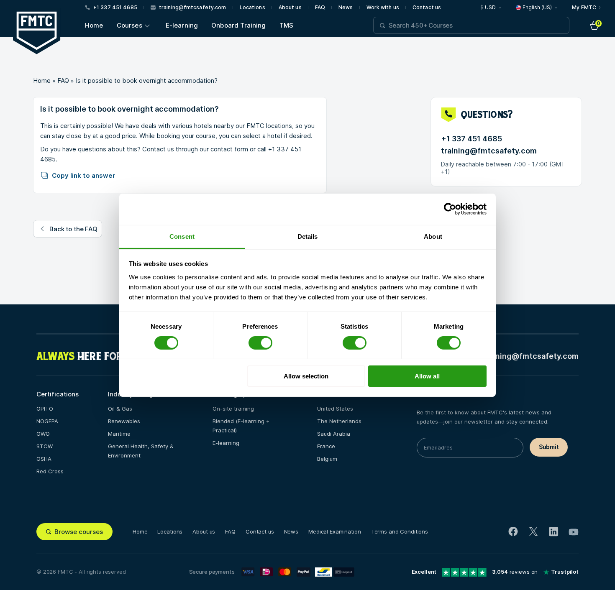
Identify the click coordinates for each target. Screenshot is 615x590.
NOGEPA (47, 421)
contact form (229, 149)
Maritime (119, 433)
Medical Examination (334, 531)
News (345, 7)
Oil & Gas (120, 408)
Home (94, 25)
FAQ (320, 7)
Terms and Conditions (399, 531)
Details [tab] (307, 236)
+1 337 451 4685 (471, 139)
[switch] (260, 343)
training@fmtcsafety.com (489, 151)
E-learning (182, 25)
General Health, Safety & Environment (141, 451)
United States (335, 408)
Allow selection (306, 376)
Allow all (427, 376)
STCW (44, 446)
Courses (129, 25)
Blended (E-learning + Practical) (241, 426)
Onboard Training (238, 25)
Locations (252, 7)
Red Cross (50, 471)
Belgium (327, 458)
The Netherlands (339, 421)
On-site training (233, 408)
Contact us (427, 7)
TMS (286, 25)
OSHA (43, 458)
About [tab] (433, 236)
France (326, 446)
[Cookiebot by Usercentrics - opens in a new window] (450, 209)
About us (290, 7)
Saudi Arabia (333, 433)
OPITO (44, 408)
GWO (43, 433)
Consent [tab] (182, 236)
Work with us (382, 7)
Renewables (124, 421)
